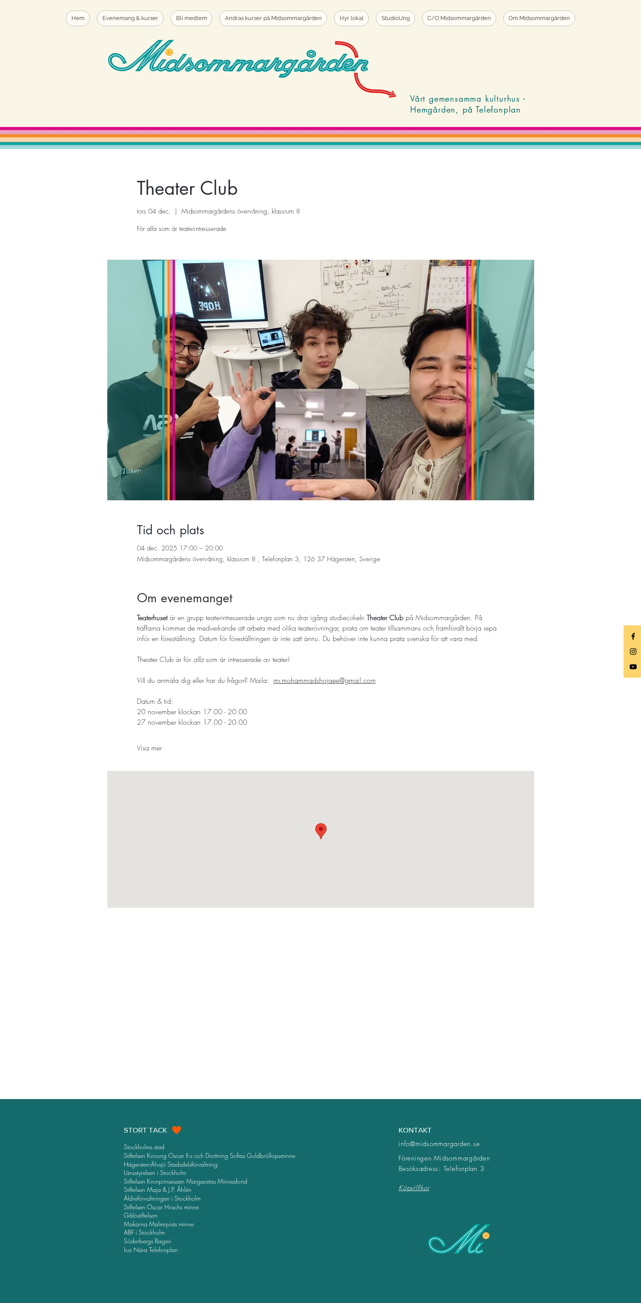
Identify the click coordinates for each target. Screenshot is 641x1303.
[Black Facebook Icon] (633, 636)
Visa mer (149, 748)
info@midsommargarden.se (439, 1144)
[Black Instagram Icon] (633, 651)
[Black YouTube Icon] (633, 666)
